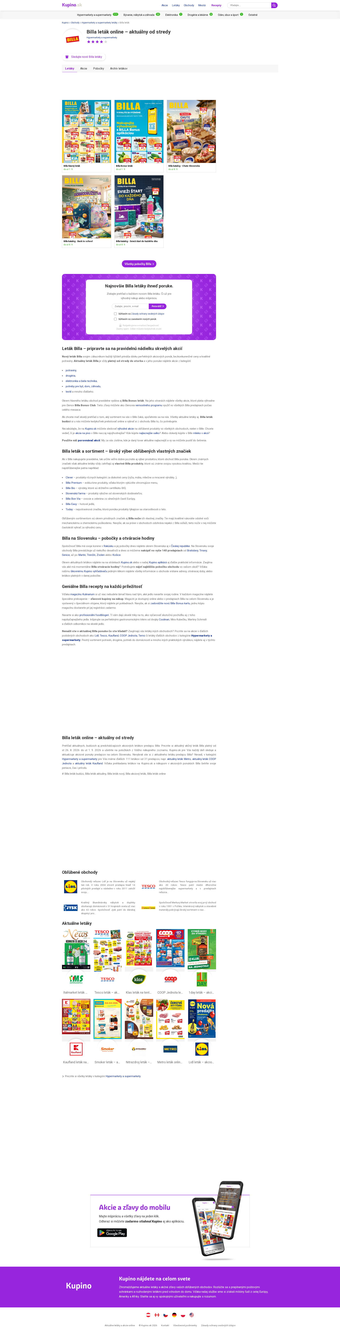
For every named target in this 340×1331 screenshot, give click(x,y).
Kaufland (113, 635)
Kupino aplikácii (158, 562)
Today (69, 509)
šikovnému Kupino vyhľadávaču (89, 571)
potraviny (71, 370)
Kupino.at (148, 1315)
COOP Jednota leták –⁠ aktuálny (170, 962)
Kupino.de (174, 1315)
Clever (69, 477)
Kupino (65, 22)
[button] (89, 42)
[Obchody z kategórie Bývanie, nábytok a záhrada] (142, 15)
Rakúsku (109, 546)
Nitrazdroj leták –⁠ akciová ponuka (139, 1032)
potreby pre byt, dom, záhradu (83, 386)
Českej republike (180, 546)
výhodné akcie (125, 428)
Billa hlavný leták (86, 136)
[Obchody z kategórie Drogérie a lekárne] (200, 15)
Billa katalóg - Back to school (86, 211)
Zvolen (101, 555)
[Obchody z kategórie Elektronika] (173, 15)
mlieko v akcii (201, 433)
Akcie (165, 5)
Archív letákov (119, 68)
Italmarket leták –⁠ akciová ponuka (76, 962)
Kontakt (165, 1325)
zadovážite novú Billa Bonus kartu (170, 603)
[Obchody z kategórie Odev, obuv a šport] (230, 15)
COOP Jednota (128, 635)
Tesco (103, 635)
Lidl (97, 635)
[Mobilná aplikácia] (112, 1233)
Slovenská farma (75, 493)
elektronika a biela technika (81, 381)
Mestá (202, 5)
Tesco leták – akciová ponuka (108, 962)
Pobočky (98, 68)
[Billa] (72, 39)
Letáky (176, 5)
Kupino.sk (90, 428)
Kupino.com (191, 1315)
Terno (141, 635)
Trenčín (91, 555)
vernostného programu (148, 405)
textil (68, 391)
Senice (66, 555)
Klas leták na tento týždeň (139, 962)
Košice (116, 555)
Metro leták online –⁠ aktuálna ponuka (170, 1032)
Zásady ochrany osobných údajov (147, 314)
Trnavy (203, 550)
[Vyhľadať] (274, 5)
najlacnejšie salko (149, 433)
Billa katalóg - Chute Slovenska (191, 136)
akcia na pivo (82, 433)
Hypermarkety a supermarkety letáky (99, 22)
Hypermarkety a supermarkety (102, 37)
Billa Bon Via (73, 498)
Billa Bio (70, 488)
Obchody (189, 5)
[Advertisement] (139, 85)
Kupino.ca (157, 1315)
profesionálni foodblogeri (94, 615)
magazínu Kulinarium (82, 594)
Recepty (216, 5)
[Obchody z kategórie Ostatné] (252, 15)
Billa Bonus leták (139, 136)
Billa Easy (71, 504)
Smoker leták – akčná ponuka (108, 1032)
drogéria (70, 375)
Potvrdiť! (157, 306)
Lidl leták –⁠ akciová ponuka (202, 1032)
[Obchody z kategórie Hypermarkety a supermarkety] (97, 15)
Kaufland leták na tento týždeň (76, 1032)
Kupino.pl (183, 1315)
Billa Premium (74, 482)
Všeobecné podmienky (185, 1325)
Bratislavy (192, 550)
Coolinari (164, 619)
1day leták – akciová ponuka (202, 962)
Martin (82, 555)
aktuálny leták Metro (179, 759)
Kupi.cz (165, 1315)
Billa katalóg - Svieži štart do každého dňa (139, 211)
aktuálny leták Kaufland (89, 763)
